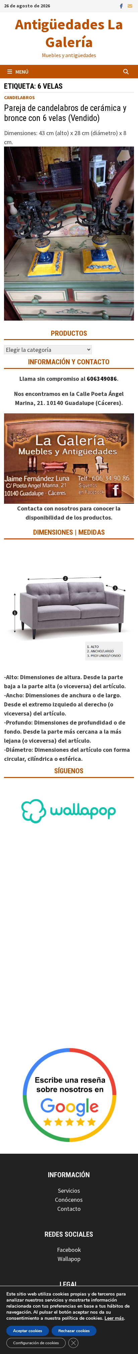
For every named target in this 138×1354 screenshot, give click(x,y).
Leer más (114, 1318)
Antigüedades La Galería (69, 33)
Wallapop (69, 1259)
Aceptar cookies (27, 1331)
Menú (21, 71)
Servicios (69, 1190)
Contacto (69, 1209)
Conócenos (69, 1199)
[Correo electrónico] (130, 5)
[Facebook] (122, 5)
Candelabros (19, 97)
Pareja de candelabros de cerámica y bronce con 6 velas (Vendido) (65, 113)
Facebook (69, 1250)
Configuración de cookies (36, 1343)
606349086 (102, 378)
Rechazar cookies (74, 1331)
